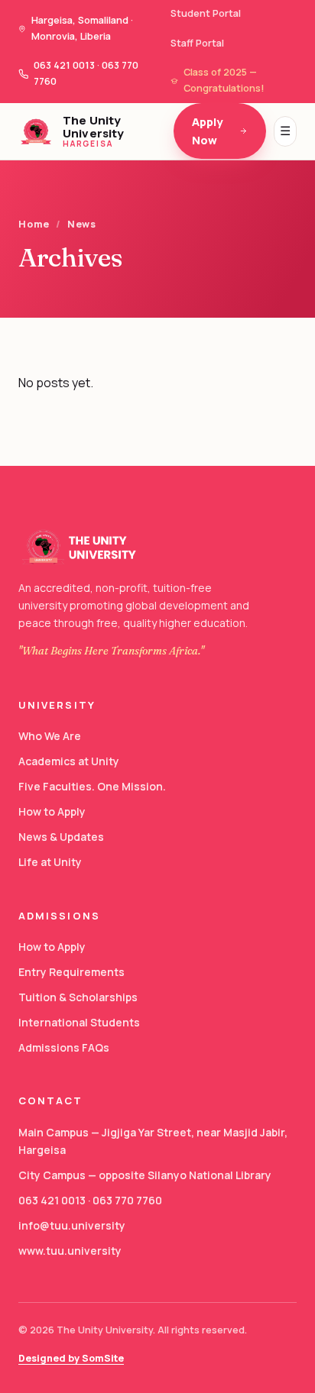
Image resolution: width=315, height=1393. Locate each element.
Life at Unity (50, 862)
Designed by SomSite (71, 1358)
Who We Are (49, 736)
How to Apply (52, 811)
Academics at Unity (68, 761)
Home (34, 224)
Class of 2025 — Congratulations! (224, 80)
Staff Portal (197, 43)
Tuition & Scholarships (78, 997)
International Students (79, 1022)
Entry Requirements (71, 972)
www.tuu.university (70, 1250)
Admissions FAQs (63, 1047)
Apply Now (207, 131)
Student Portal (205, 13)
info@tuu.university (71, 1225)
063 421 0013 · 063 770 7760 (90, 1200)
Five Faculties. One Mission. (92, 786)
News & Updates (61, 836)
